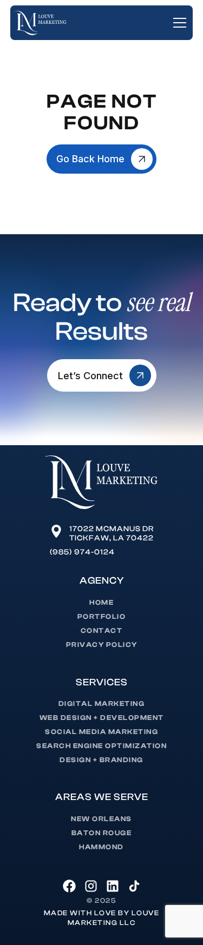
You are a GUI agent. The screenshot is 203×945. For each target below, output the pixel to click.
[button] (177, 23)
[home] (41, 23)
